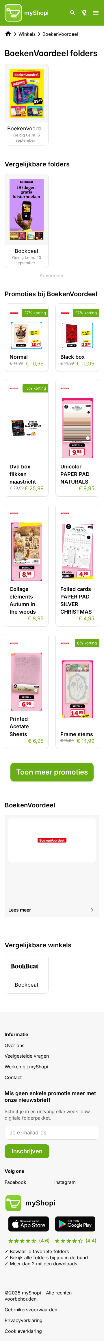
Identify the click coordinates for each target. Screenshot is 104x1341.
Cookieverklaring (23, 1331)
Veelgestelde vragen (27, 1056)
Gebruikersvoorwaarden (31, 1309)
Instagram (65, 1182)
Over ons (14, 1045)
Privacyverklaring (23, 1320)
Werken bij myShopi (26, 1067)
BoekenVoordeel (60, 34)
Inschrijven (27, 1151)
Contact (13, 1077)
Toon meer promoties (52, 772)
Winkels (27, 34)
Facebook (15, 1182)
